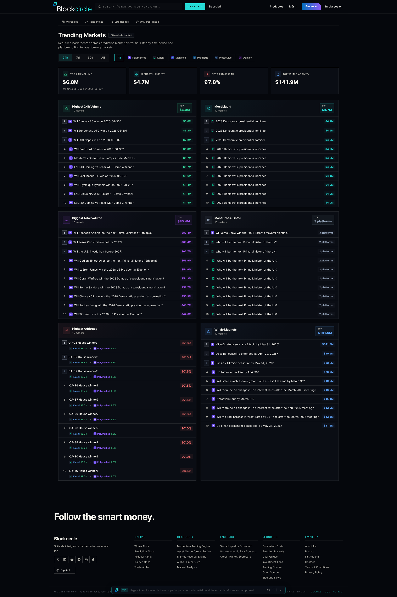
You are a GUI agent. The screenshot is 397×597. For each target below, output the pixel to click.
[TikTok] (93, 559)
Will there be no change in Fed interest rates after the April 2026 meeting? (265, 407)
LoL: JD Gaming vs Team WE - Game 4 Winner (104, 167)
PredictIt (202, 57)
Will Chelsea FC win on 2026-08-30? (97, 121)
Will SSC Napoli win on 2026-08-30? (96, 140)
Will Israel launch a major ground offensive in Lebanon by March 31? (261, 381)
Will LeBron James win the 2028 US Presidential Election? (111, 269)
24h (65, 57)
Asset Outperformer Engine (194, 551)
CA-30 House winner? (83, 414)
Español (65, 570)
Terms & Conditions (317, 567)
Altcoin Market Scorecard (235, 556)
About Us (311, 546)
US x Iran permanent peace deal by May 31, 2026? (249, 425)
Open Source (271, 572)
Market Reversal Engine (191, 556)
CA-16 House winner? (83, 385)
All (103, 57)
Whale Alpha (142, 546)
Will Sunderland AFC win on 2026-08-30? (100, 130)
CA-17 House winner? (83, 399)
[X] (57, 559)
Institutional (312, 556)
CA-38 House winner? (83, 442)
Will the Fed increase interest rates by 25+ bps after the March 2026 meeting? (268, 416)
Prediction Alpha (144, 551)
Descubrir (215, 6)
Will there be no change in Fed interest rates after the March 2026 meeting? (266, 390)
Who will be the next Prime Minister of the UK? (246, 242)
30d (90, 57)
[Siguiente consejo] (274, 590)
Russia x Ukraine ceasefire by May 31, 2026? (245, 363)
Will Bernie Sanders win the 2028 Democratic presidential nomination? (119, 287)
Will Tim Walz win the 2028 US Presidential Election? (108, 314)
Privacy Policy (313, 572)
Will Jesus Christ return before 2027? (97, 242)
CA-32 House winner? (82, 357)
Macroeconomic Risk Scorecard (239, 551)
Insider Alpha (142, 562)
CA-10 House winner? (83, 456)
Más (292, 6)
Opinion (247, 57)
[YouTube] (72, 559)
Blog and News (272, 577)
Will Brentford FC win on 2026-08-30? (99, 149)
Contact (310, 562)
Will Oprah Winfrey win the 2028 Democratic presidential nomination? (119, 278)
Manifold (180, 57)
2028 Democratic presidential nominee (241, 121)
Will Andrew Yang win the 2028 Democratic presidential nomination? (118, 305)
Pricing (309, 551)
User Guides (270, 556)
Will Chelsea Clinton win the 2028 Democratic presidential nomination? (120, 296)
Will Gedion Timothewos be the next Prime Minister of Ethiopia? (115, 260)
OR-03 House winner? (82, 342)
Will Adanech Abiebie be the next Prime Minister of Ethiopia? (112, 232)
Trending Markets (273, 551)
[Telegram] (79, 559)
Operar (194, 6)
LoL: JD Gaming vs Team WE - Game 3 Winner (104, 202)
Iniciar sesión (333, 6)
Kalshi (160, 57)
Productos (276, 6)
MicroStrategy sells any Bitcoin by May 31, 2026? (248, 344)
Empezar (311, 6)
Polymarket (139, 57)
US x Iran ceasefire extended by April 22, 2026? (247, 353)
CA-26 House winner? (83, 428)
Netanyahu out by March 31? (235, 399)
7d (78, 57)
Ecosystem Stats (273, 546)
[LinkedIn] (64, 559)
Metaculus (225, 57)
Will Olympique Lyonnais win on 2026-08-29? (103, 184)
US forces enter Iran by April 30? (238, 372)
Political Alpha (143, 556)
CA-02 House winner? (82, 371)
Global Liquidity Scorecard (236, 546)
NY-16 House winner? (83, 470)
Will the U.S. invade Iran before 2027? (98, 251)
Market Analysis (187, 567)
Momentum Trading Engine (193, 546)
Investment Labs (273, 562)
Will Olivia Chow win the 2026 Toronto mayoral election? (252, 232)
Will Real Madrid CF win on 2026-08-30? (100, 176)
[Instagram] (86, 559)
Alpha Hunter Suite (188, 562)
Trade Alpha (141, 567)
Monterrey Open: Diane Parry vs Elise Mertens (104, 158)
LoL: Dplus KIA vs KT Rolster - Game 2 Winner (103, 193)
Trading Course (272, 567)
